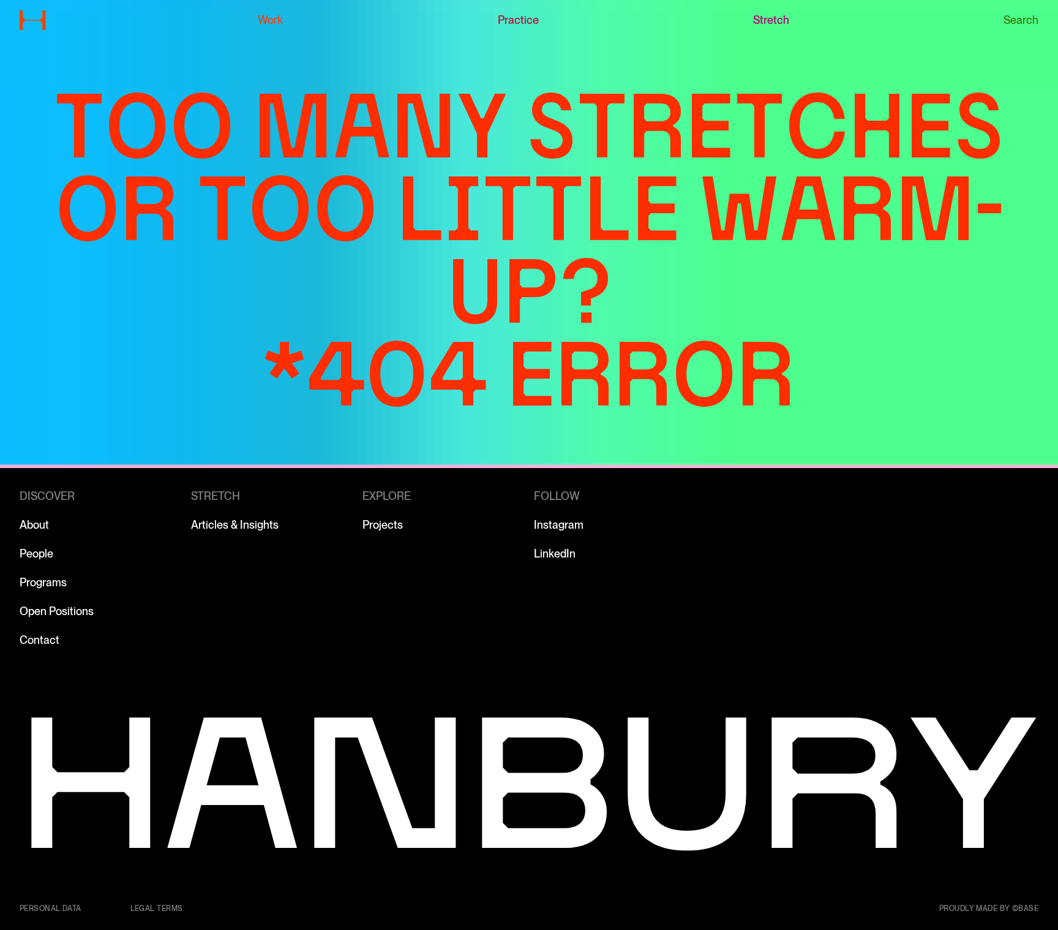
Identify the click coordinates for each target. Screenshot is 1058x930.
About (34, 524)
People (36, 553)
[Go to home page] (33, 20)
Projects (382, 524)
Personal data (50, 908)
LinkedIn (555, 553)
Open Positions (57, 611)
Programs (43, 582)
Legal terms (156, 908)
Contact (39, 639)
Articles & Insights (235, 524)
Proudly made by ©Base (988, 908)
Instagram (558, 524)
